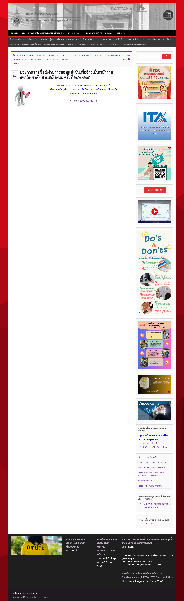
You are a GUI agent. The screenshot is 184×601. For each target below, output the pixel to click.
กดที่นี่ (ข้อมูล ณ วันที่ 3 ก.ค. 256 (145, 581)
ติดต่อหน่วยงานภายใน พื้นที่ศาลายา (151, 468)
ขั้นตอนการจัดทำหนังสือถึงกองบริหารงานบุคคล (28, 39)
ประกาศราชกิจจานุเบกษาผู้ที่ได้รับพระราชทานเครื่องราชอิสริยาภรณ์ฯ (118, 44)
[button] (155, 190)
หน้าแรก (14, 33)
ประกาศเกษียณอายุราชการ (77, 44)
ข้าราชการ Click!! (148, 443)
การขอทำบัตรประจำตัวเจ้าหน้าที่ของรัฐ (25, 44)
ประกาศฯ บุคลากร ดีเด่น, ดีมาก (113, 39)
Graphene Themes (39, 596)
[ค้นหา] (166, 56)
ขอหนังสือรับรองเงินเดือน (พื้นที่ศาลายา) (82, 39)
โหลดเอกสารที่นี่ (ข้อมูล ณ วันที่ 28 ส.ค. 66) (144, 564)
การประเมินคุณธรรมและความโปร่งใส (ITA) (144, 39)
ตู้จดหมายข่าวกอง (57, 39)
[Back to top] (178, 595)
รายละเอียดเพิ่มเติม (83, 100)
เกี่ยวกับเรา (73, 33)
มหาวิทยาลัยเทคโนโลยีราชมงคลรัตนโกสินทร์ (42, 33)
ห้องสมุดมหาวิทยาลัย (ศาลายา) (150, 486)
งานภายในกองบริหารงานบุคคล (97, 33)
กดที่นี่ (75, 550)
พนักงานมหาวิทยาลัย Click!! (154, 446)
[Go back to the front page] (92, 16)
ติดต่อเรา (121, 33)
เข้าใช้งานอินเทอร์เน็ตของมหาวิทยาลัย (152, 462)
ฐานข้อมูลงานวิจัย (145, 481)
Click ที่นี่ (148, 523)
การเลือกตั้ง (167, 39)
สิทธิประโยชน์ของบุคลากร (54, 44)
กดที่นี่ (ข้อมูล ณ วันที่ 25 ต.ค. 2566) (106, 562)
